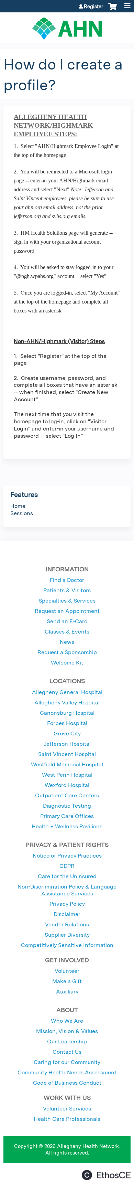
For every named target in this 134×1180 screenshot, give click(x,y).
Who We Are (67, 1021)
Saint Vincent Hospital (67, 754)
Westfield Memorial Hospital (67, 764)
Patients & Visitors (67, 590)
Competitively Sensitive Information (67, 945)
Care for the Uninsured (67, 876)
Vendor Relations (67, 924)
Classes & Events (67, 631)
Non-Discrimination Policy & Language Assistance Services (67, 890)
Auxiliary (67, 991)
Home (17, 506)
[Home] (67, 26)
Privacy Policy (67, 904)
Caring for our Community (67, 1062)
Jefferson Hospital (67, 744)
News (67, 642)
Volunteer (67, 971)
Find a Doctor (67, 580)
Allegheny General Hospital (67, 692)
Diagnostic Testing (67, 805)
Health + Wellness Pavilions (67, 826)
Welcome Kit (67, 662)
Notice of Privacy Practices (67, 855)
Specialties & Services (67, 600)
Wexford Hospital (67, 785)
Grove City (67, 733)
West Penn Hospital (67, 775)
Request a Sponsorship (67, 652)
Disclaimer (67, 914)
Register (93, 6)
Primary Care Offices (67, 816)
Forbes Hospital (67, 723)
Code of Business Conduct (67, 1083)
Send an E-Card (67, 621)
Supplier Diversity (67, 935)
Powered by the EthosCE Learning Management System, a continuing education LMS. (106, 1175)
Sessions (21, 513)
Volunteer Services (67, 1108)
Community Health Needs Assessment (67, 1072)
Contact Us (67, 1052)
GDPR (67, 866)
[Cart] (112, 10)
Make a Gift (67, 981)
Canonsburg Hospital (67, 713)
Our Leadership (67, 1041)
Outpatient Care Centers (67, 795)
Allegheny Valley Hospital (67, 702)
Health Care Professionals (67, 1119)
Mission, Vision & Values (67, 1031)
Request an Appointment (67, 611)
